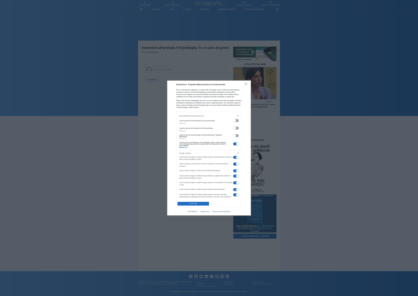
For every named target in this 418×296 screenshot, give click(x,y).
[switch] (236, 120)
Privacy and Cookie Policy (221, 211)
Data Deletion (192, 211)
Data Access (205, 211)
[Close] (247, 85)
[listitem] (209, 116)
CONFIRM (193, 203)
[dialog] (209, 148)
